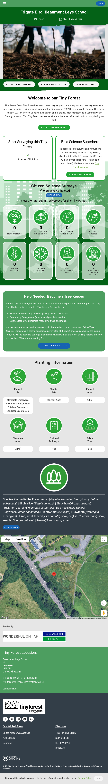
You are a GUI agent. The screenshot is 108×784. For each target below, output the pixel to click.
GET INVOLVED (63, 743)
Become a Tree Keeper (54, 346)
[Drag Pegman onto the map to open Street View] (104, 613)
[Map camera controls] (104, 603)
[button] (4, 3)
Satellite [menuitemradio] (21, 539)
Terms (105, 618)
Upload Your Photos (54, 84)
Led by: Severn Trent (54, 127)
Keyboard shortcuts (73, 618)
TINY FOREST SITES (65, 733)
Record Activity (86, 84)
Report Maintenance (19, 84)
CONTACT (60, 748)
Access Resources (80, 174)
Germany (7, 743)
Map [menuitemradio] (7, 539)
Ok (98, 778)
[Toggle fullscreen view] (104, 539)
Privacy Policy (85, 778)
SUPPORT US (62, 738)
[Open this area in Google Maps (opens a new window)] (5, 617)
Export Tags (11, 527)
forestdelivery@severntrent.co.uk (25, 681)
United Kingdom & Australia (16, 733)
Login (101, 3)
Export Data (54, 195)
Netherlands (9, 738)
